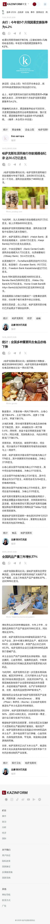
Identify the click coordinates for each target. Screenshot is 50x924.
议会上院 (29, 129)
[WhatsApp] (9, 33)
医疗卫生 (16, 763)
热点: (3, 12)
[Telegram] (14, 33)
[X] (25, 33)
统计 (5, 129)
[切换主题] (36, 4)
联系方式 (6, 900)
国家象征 (6, 866)
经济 (29, 318)
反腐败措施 (7, 872)
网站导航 (6, 894)
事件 (33, 12)
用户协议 (6, 855)
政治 (4, 821)
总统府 (20, 12)
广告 (4, 905)
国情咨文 (40, 12)
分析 (4, 827)
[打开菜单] (45, 4)
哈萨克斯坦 (17, 318)
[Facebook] (20, 33)
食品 (14, 533)
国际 (4, 838)
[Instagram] (3, 33)
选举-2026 (11, 12)
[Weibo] (23, 799)
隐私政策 (6, 861)
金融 (38, 318)
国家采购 (6, 877)
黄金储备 (16, 129)
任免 (27, 12)
